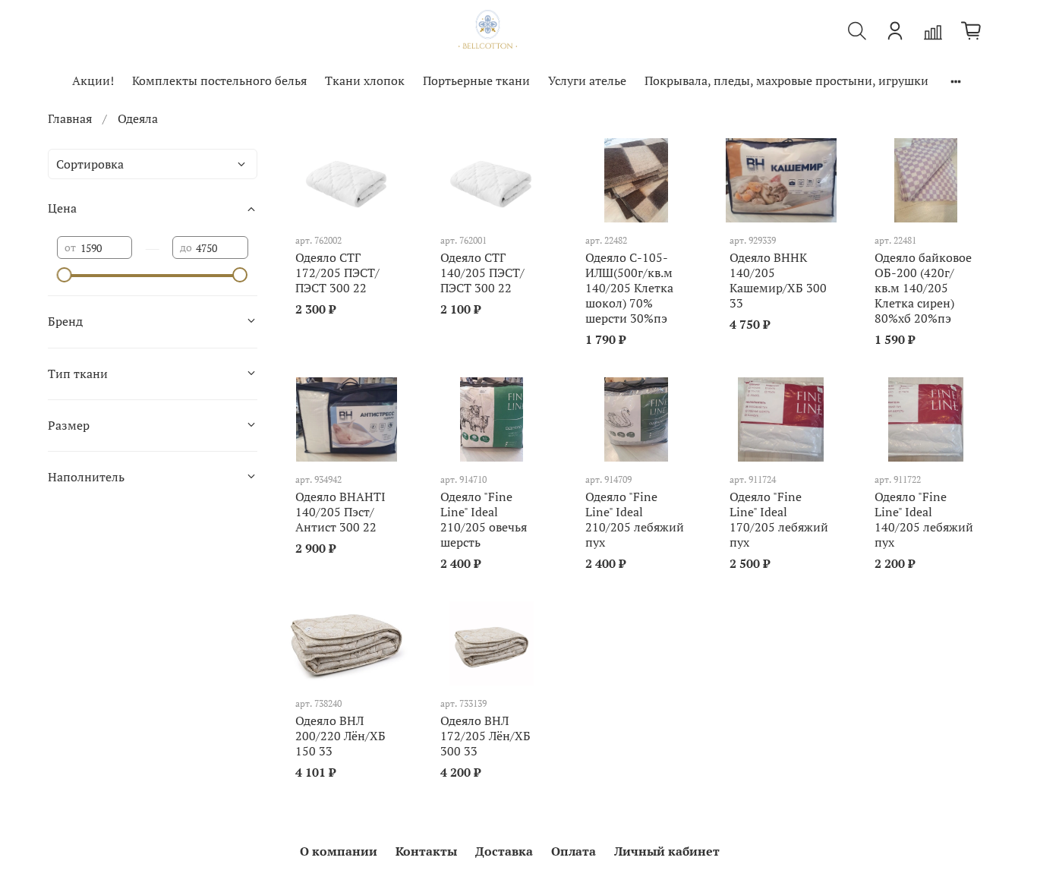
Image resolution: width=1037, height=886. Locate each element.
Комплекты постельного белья (219, 80)
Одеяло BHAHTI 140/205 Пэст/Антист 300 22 (340, 511)
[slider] (64, 274)
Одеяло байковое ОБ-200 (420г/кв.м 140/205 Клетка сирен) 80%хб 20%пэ (923, 287)
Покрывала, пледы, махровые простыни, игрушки (786, 80)
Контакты (426, 851)
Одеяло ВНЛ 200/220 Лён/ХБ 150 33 (340, 735)
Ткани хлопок (365, 80)
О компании (338, 851)
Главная (70, 118)
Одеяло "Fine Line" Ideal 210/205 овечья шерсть (483, 519)
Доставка (504, 851)
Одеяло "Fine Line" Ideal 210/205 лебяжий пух (634, 519)
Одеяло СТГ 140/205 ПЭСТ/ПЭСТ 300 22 (482, 272)
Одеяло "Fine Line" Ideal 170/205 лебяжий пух (779, 519)
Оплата (573, 851)
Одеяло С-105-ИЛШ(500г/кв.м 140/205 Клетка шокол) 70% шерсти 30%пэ (629, 287)
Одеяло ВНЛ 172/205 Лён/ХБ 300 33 (485, 735)
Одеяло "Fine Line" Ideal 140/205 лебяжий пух (924, 519)
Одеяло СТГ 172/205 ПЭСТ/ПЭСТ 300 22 (337, 272)
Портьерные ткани (476, 80)
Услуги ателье (587, 80)
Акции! (93, 80)
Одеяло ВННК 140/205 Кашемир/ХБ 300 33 (778, 280)
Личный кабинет (667, 851)
